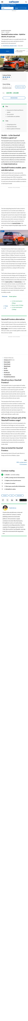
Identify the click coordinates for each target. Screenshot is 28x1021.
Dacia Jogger (4, 328)
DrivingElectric (6, 523)
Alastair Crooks (13, 45)
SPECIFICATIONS (14, 97)
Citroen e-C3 (7, 360)
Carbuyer (13, 514)
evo (13, 523)
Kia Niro (6, 370)
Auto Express (19, 520)
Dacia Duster (7, 364)
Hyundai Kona (7, 374)
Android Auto (18, 281)
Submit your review (20, 86)
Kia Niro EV (7, 372)
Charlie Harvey (6, 45)
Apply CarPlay (9, 281)
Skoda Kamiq (7, 366)
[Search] (26, 2)
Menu (2, 2)
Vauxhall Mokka (16, 223)
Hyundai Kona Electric (9, 376)
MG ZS (5, 368)
